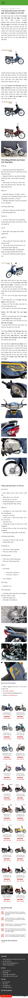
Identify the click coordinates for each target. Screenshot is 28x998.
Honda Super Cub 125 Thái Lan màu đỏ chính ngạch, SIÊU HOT (20, 897)
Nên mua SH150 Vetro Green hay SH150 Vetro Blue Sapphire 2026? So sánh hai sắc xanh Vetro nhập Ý (15, 930)
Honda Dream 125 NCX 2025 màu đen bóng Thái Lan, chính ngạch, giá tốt (7, 857)
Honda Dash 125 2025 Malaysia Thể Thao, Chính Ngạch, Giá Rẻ (20, 816)
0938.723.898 (9, 691)
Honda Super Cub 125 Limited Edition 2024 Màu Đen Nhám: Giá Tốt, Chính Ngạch (20, 857)
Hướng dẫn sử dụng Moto (9, 974)
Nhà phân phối (6, 982)
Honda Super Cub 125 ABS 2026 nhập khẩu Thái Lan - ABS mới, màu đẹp (20, 714)
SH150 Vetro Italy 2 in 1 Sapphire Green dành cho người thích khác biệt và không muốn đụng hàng (15, 919)
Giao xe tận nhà (6, 970)
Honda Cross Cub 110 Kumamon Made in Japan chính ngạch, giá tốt (20, 796)
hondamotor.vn (12, 695)
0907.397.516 (8, 961)
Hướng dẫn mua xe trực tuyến (10, 976)
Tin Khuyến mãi (6, 985)
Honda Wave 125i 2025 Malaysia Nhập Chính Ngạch (7, 836)
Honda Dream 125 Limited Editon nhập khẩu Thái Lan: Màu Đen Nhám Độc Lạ (20, 877)
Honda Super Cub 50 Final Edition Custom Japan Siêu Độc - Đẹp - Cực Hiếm (7, 755)
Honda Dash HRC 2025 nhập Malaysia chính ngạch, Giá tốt (20, 775)
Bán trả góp (5, 972)
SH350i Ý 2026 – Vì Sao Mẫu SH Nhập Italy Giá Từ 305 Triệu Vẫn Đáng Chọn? (15, 925)
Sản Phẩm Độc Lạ (7, 987)
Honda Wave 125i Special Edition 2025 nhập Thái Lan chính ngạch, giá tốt (20, 755)
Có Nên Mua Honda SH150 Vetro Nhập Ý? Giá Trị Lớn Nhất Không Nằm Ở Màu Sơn (15, 935)
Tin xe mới (5, 983)
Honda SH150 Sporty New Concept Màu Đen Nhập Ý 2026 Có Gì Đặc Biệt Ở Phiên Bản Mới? (15, 913)
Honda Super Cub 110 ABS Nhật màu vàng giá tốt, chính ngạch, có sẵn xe (20, 836)
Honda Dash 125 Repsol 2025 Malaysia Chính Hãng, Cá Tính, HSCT (7, 816)
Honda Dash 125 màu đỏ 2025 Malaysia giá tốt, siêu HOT (7, 796)
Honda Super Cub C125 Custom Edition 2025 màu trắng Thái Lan (7, 775)
